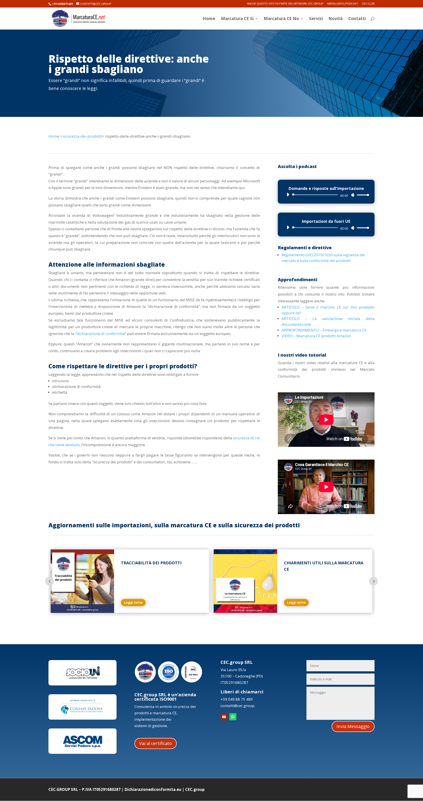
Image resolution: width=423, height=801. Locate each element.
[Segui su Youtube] (224, 716)
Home (209, 19)
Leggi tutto (133, 602)
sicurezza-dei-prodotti (82, 136)
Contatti (357, 19)
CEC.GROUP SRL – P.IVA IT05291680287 (84, 789)
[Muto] (353, 195)
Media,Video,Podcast (342, 4)
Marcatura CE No (281, 19)
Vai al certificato (155, 743)
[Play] (287, 194)
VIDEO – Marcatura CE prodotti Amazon (316, 335)
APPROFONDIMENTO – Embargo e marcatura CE (324, 330)
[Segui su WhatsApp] (232, 716)
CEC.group (194, 789)
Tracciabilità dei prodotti (151, 562)
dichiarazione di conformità (100, 333)
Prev (49, 581)
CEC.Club (368, 4)
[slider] (362, 195)
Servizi (316, 19)
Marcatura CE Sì (237, 19)
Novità (335, 19)
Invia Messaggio (353, 726)
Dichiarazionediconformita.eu (152, 789)
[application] (326, 195)
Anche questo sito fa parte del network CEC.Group (285, 4)
